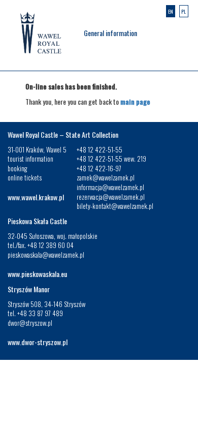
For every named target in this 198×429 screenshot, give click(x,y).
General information (110, 32)
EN (170, 11)
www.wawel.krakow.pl (36, 197)
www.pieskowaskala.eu (37, 273)
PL (183, 11)
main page (135, 101)
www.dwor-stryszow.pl (38, 341)
